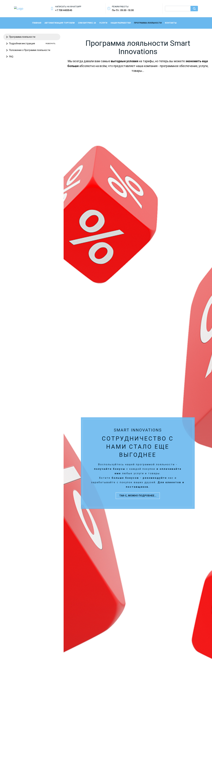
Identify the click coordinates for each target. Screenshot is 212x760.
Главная (36, 23)
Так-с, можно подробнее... (137, 495)
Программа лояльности (148, 23)
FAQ (11, 56)
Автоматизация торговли (60, 23)
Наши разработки (121, 23)
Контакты (171, 23)
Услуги (103, 23)
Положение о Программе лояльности (29, 50)
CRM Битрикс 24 (87, 23)
